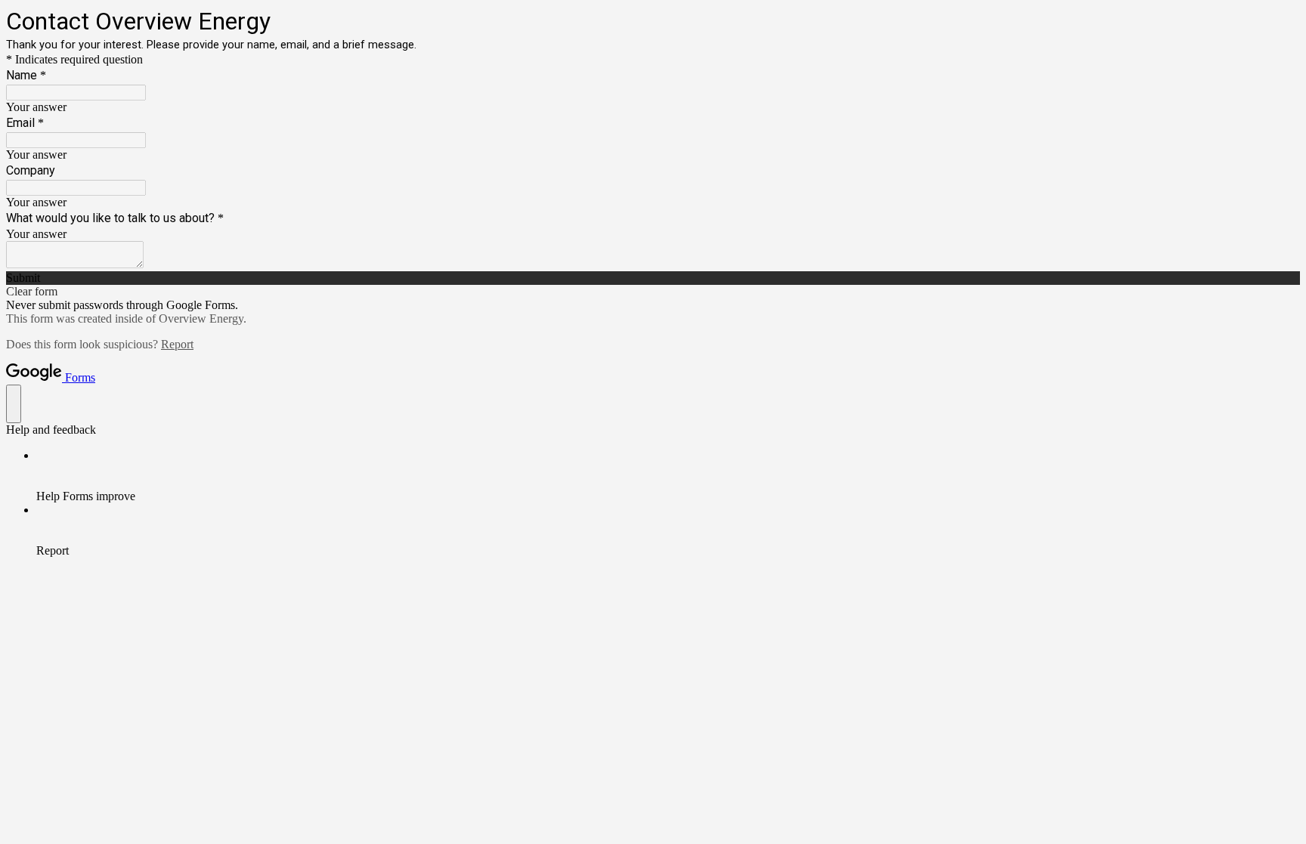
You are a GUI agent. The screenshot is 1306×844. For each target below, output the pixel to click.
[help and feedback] (13, 404)
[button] (653, 278)
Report (177, 344)
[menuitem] (668, 476)
